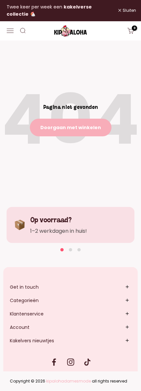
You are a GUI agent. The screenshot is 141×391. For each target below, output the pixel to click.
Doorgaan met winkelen (70, 127)
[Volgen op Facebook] (54, 362)
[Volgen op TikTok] (87, 362)
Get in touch (24, 287)
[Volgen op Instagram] (70, 362)
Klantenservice (27, 314)
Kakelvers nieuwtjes (32, 340)
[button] (62, 249)
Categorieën (24, 300)
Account (20, 327)
